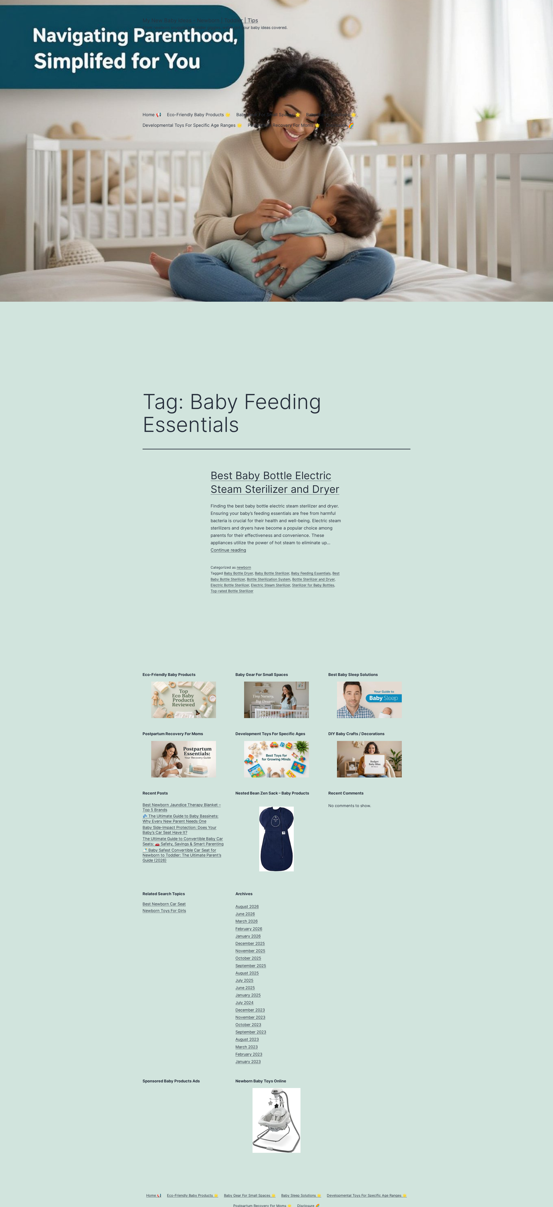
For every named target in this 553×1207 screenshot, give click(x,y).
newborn (244, 567)
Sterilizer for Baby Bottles (313, 585)
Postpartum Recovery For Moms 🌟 (284, 125)
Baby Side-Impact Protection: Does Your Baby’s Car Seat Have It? (179, 830)
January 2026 (248, 936)
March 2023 (246, 1047)
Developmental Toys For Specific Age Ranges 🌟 (192, 125)
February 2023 (248, 1054)
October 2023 (248, 1024)
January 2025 (248, 995)
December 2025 (250, 943)
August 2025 (247, 973)
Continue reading (228, 550)
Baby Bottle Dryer (238, 573)
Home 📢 (152, 114)
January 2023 (248, 1061)
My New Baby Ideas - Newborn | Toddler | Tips (200, 20)
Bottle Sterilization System (268, 579)
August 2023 (247, 1039)
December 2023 (250, 1010)
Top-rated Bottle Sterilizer (232, 591)
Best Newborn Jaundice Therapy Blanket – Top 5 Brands (182, 807)
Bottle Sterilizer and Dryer (313, 579)
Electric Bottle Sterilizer (230, 585)
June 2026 (245, 914)
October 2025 (248, 958)
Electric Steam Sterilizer (270, 585)
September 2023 (250, 1032)
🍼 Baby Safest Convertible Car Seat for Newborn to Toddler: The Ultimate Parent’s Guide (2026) (182, 855)
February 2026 (248, 928)
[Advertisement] (276, 340)
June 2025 (245, 987)
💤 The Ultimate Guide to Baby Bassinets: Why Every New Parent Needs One (180, 818)
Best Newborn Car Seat (164, 904)
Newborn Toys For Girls (164, 910)
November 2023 (250, 1017)
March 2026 (246, 921)
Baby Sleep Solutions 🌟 (331, 114)
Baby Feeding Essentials (311, 573)
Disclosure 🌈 (340, 125)
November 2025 (250, 950)
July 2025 (244, 980)
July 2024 (244, 1002)
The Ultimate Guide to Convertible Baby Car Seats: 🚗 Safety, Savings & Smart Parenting (183, 841)
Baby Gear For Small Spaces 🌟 (268, 114)
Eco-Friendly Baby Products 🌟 (198, 114)
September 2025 (250, 965)
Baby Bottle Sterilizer (272, 573)
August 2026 (247, 906)
